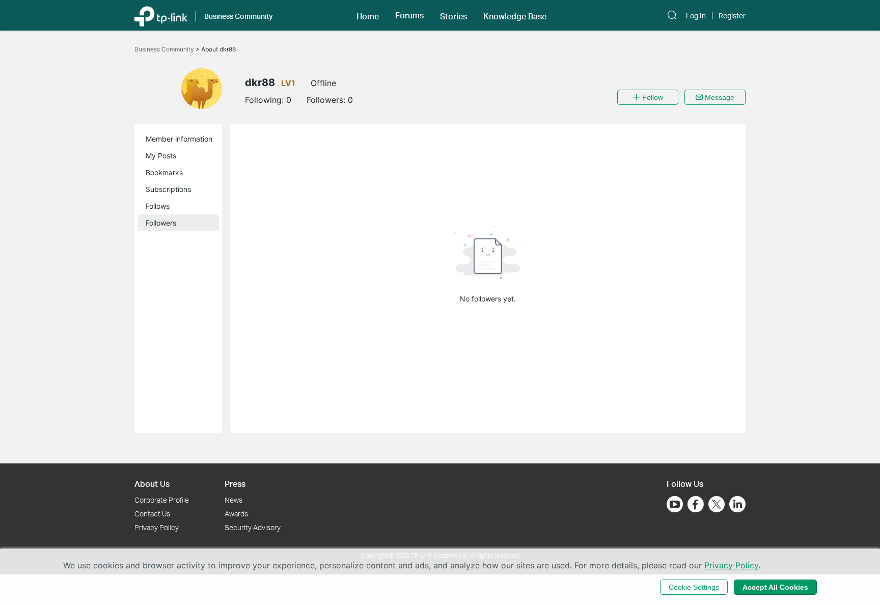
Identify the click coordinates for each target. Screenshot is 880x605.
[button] (367, 15)
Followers (161, 222)
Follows (158, 206)
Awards (236, 513)
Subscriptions (168, 189)
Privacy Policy (156, 527)
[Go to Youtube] (675, 504)
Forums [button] (409, 15)
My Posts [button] (161, 155)
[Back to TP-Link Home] (160, 15)
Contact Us (152, 513)
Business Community (165, 49)
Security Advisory (253, 527)
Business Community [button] (238, 16)
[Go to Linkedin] (737, 504)
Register (732, 15)
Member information (179, 138)
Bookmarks (164, 172)
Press (235, 483)
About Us (152, 483)
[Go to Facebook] (696, 504)
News (233, 500)
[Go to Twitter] (716, 505)
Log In (696, 15)
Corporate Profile (161, 500)
